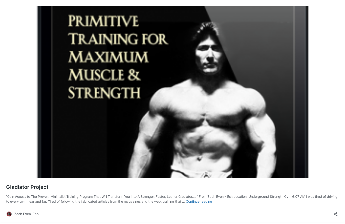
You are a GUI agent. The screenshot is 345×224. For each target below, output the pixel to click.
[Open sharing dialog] (335, 212)
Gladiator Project (27, 187)
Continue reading (199, 201)
